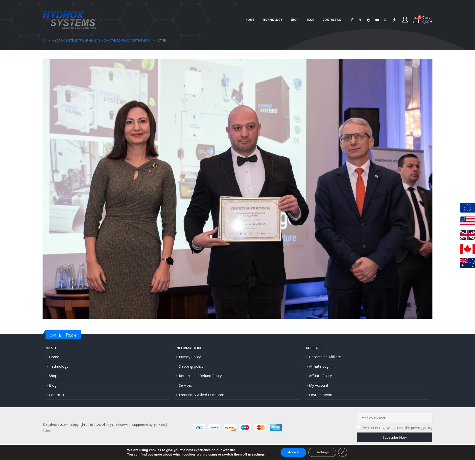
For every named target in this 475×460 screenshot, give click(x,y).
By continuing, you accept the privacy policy (397, 427)
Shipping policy (191, 366)
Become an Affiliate (325, 356)
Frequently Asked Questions (202, 394)
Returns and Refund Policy (200, 375)
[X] (360, 19)
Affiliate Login (320, 366)
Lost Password (321, 394)
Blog (310, 20)
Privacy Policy (190, 356)
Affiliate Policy (320, 375)
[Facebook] (352, 19)
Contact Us (332, 20)
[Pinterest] (368, 19)
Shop (294, 20)
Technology (272, 20)
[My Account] (405, 20)
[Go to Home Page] (44, 41)
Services (185, 385)
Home (249, 20)
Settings (322, 452)
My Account (318, 385)
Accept (293, 452)
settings (258, 454)
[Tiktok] (394, 19)
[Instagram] (385, 19)
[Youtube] (377, 19)
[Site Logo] (70, 19)
